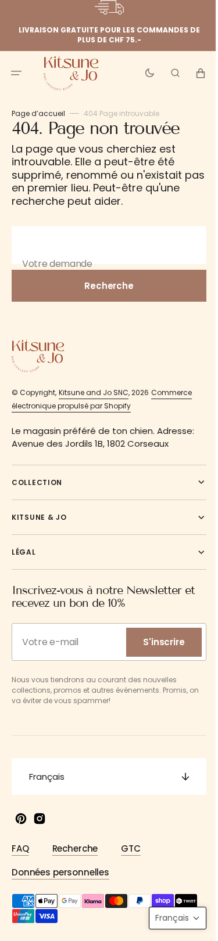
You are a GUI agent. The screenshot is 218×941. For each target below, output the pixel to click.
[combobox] (105, 245)
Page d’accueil (38, 113)
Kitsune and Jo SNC (93, 392)
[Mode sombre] (141, 72)
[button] (16, 72)
